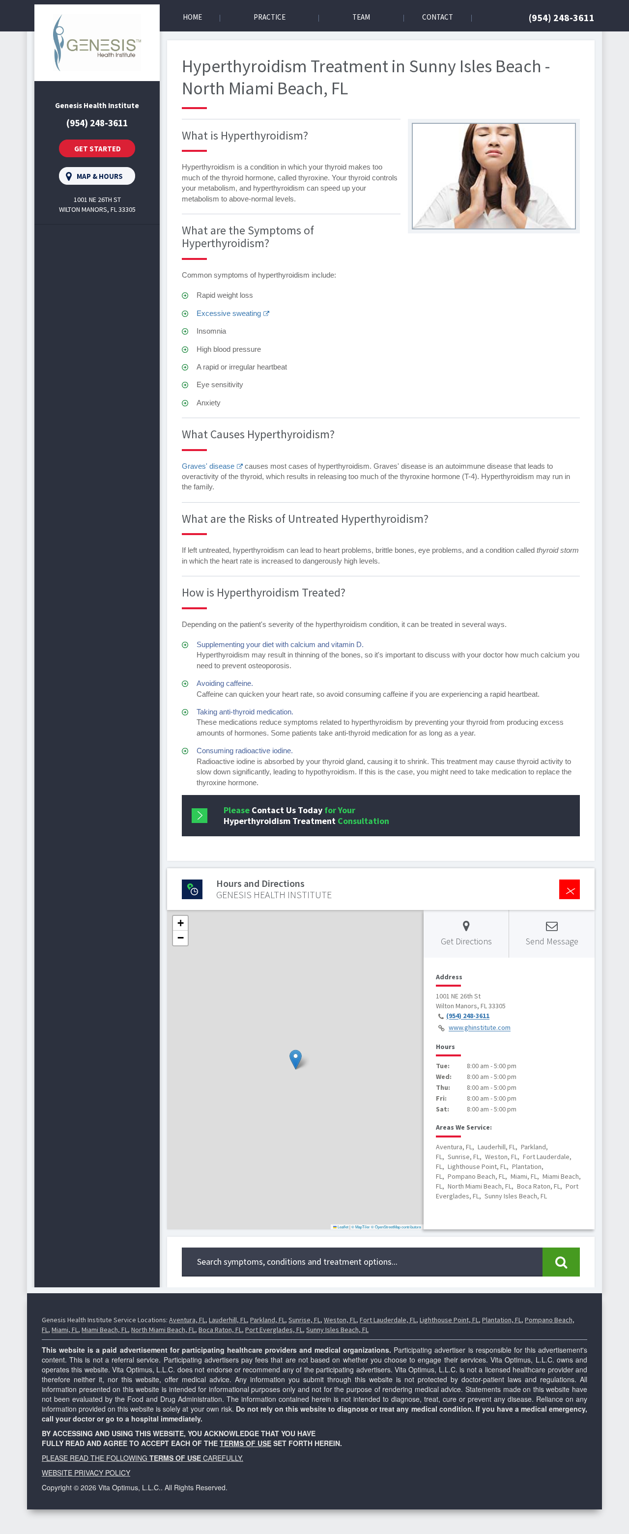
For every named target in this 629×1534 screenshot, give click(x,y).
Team (361, 17)
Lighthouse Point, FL (449, 1319)
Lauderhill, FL (228, 1319)
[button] (295, 1060)
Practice (270, 17)
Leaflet (342, 1226)
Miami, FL (65, 1329)
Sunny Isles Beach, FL (337, 1329)
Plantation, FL (501, 1319)
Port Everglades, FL (274, 1329)
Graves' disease (208, 466)
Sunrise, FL (304, 1319)
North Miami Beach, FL (163, 1329)
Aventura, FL (187, 1319)
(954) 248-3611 (562, 17)
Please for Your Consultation (306, 815)
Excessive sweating (229, 313)
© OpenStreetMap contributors (396, 1226)
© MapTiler (360, 1226)
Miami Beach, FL (105, 1329)
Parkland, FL (267, 1319)
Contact (437, 17)
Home (192, 17)
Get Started (97, 148)
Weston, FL (340, 1319)
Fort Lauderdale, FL (388, 1319)
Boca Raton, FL (220, 1329)
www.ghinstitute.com (480, 1027)
